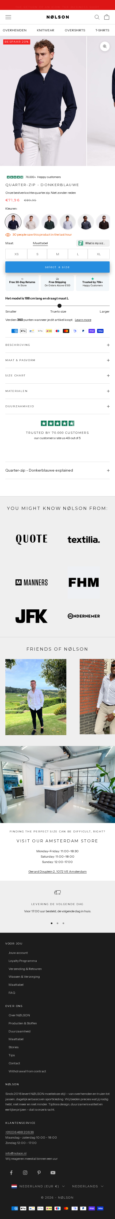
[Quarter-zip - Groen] (49, 222)
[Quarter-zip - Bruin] (104, 222)
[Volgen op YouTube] (53, 1172)
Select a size (57, 267)
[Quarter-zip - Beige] (31, 222)
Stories (13, 1047)
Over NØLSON (19, 1015)
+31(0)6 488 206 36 (19, 1132)
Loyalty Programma (23, 961)
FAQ (12, 993)
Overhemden (14, 30)
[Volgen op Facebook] (11, 1172)
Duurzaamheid (19, 1031)
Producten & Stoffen (23, 1023)
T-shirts (102, 30)
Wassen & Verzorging (24, 977)
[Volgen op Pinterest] (39, 1172)
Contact (14, 1063)
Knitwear (45, 30)
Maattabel (40, 243)
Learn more (83, 320)
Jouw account (18, 953)
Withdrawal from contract (27, 1071)
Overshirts (75, 30)
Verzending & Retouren (25, 969)
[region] (57, 901)
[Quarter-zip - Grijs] (67, 222)
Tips (12, 1055)
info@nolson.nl (15, 1153)
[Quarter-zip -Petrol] (86, 222)
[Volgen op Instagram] (25, 1172)
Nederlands (85, 1186)
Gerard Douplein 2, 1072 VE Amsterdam (57, 871)
